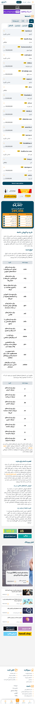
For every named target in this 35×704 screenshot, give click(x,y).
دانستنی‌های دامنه (28, 696)
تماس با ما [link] (15, 688)
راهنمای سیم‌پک (12, 675)
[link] (4, 2)
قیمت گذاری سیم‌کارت (27, 675)
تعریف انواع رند (28, 673)
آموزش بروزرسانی (12, 677)
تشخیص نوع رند (28, 677)
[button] (17, 701)
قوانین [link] (16, 693)
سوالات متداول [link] (14, 691)
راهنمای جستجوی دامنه (27, 694)
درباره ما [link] (16, 686)
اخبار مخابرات (13, 673)
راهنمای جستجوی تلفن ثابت (10, 679)
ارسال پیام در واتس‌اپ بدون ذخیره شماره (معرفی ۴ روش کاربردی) (13, 590)
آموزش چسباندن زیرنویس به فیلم (15, 617)
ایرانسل (30, 679)
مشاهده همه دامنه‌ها (17, 183)
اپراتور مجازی (29, 682)
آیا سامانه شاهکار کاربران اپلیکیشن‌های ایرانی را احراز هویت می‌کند (12, 600)
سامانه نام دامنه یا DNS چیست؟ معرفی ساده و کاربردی (17, 574)
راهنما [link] (16, 696)
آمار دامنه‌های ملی (28, 689)
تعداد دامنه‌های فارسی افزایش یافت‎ (14, 608)
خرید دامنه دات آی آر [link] (11, 474)
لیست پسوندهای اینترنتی (26, 691)
